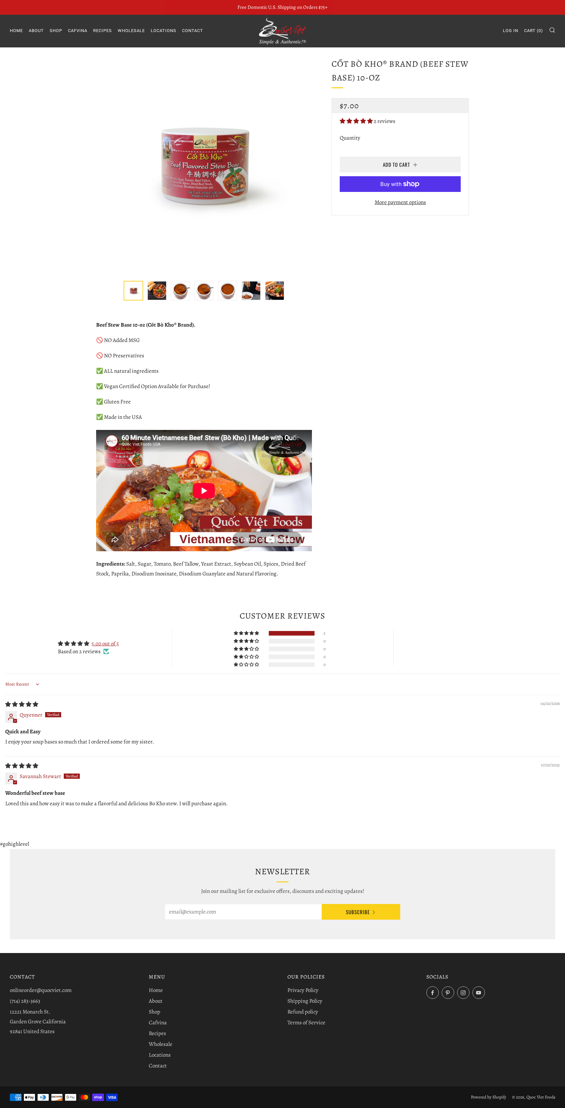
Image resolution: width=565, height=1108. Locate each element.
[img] (21, 704)
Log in (510, 30)
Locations (163, 30)
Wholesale (131, 30)
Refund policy (302, 1011)
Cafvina (77, 30)
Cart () (533, 30)
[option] (204, 165)
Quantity (350, 138)
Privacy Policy (302, 990)
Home (16, 30)
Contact (192, 30)
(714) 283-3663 (25, 1001)
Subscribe (358, 911)
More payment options (400, 202)
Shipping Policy (304, 1001)
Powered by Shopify (488, 1097)
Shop (56, 30)
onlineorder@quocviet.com (41, 990)
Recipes (102, 30)
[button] (357, 121)
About (36, 30)
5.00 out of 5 (105, 643)
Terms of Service (306, 1022)
